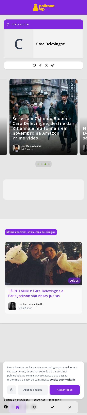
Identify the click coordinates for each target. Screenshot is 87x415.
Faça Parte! (55, 400)
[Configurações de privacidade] (11, 389)
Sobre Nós (39, 400)
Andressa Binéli (33, 304)
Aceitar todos (65, 389)
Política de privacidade (17, 400)
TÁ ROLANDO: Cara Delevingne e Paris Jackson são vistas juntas (36, 293)
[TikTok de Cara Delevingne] (40, 65)
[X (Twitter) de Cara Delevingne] (46, 65)
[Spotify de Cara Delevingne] (52, 65)
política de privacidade (62, 379)
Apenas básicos (32, 389)
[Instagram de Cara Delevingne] (34, 65)
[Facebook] (6, 407)
